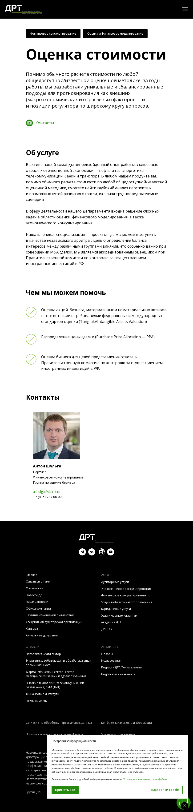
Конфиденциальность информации (126, 723)
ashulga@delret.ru (46, 491)
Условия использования (118, 734)
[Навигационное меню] (185, 9)
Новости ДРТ (35, 595)
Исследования (111, 661)
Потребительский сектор (43, 654)
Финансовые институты (42, 694)
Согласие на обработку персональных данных (59, 723)
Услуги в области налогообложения (126, 602)
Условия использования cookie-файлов (145, 779)
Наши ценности (37, 602)
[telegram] (82, 554)
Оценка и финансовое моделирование (115, 34)
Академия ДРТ (111, 622)
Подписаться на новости (118, 674)
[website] (101, 554)
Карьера (32, 629)
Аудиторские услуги (115, 582)
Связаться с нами (38, 581)
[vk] (91, 554)
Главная (31, 575)
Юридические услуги (116, 609)
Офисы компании (38, 609)
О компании (34, 588)
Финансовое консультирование (53, 34)
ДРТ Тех (106, 629)
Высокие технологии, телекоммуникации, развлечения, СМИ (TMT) (55, 685)
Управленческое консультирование (126, 589)
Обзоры (107, 654)
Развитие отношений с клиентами (50, 615)
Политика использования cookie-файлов (54, 734)
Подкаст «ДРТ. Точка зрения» (121, 667)
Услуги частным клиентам (119, 616)
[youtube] (110, 554)
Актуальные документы (42, 635)
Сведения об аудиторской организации (54, 622)
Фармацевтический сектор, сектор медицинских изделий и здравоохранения (56, 674)
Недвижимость (36, 701)
